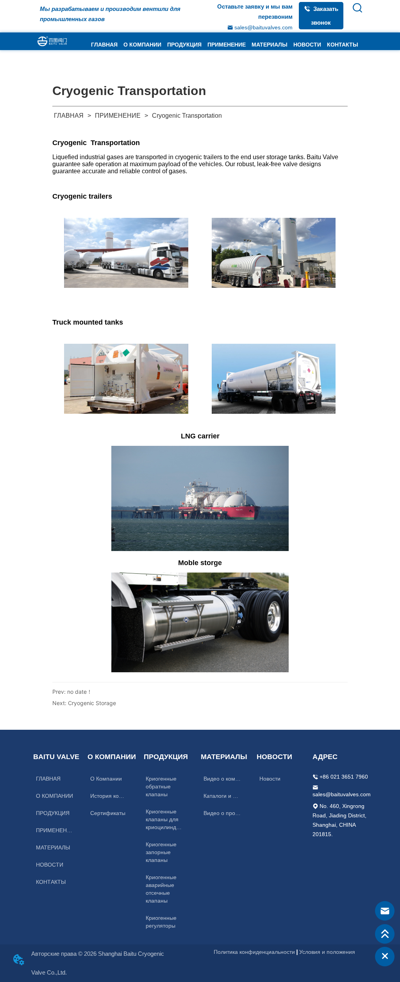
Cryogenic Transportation (187, 115)
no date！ (79, 691)
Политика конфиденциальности (254, 952)
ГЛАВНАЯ (69, 115)
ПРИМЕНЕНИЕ (118, 115)
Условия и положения (327, 952)
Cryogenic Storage (92, 703)
